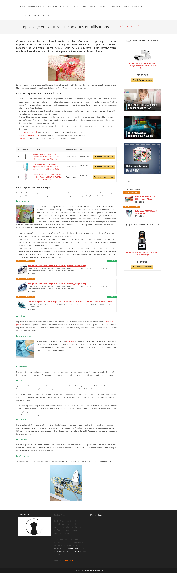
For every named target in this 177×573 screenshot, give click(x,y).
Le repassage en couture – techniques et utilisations (142, 26)
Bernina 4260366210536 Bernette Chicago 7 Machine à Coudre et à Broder (142, 66)
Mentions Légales (97, 515)
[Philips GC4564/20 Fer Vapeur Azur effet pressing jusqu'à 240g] (22, 287)
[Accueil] (120, 26)
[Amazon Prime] (83, 168)
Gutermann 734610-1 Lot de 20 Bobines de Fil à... (146, 197)
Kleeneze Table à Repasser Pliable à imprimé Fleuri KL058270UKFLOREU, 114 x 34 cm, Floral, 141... (47, 177)
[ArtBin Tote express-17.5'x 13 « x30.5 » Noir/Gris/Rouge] (142, 240)
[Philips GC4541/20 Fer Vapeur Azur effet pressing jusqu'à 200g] (22, 269)
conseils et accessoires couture (66, 551)
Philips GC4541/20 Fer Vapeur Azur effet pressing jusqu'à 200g (57, 265)
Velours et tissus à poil (28, 132)
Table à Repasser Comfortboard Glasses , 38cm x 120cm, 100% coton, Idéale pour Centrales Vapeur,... (47, 156)
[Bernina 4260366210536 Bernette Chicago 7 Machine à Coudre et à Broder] (142, 54)
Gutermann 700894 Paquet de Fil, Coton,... (146, 212)
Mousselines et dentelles (29, 135)
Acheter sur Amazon (105, 157)
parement (70, 341)
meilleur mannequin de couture (67, 548)
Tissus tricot (23, 138)
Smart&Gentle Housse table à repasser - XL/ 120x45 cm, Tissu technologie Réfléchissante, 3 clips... (47, 166)
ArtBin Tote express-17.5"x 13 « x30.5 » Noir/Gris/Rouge (142, 253)
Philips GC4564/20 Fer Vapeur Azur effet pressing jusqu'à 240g (57, 283)
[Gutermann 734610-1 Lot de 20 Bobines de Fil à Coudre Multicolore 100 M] (129, 199)
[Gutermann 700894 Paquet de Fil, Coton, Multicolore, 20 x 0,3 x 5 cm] (129, 213)
